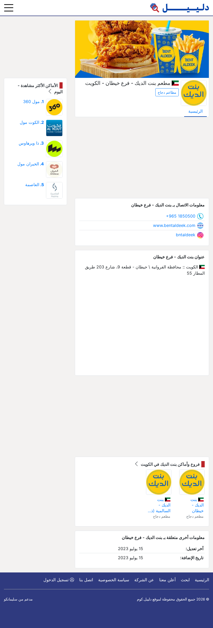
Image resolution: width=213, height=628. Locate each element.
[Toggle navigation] (9, 7)
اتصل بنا (86, 579)
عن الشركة (144, 579)
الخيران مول (30, 163)
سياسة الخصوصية (113, 579)
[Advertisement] (142, 157)
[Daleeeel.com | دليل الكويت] (179, 8)
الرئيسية (195, 111)
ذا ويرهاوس (31, 143)
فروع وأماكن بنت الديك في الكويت (170, 464)
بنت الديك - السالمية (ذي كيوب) (159, 505)
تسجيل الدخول (56, 579)
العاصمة (34, 184)
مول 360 (33, 101)
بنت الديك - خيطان (197, 505)
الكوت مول (32, 122)
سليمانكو (10, 599)
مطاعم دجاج (167, 92)
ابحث (185, 579)
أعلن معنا (167, 579)
